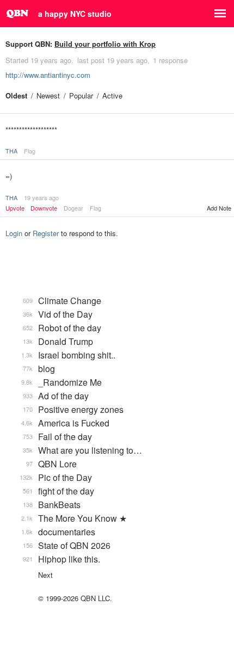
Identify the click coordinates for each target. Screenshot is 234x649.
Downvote (43, 208)
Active (112, 95)
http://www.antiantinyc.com (47, 75)
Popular (81, 95)
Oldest (16, 95)
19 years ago (41, 197)
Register (46, 233)
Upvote (14, 208)
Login (13, 233)
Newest (48, 95)
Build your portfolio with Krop (105, 44)
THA (11, 150)
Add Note (219, 207)
